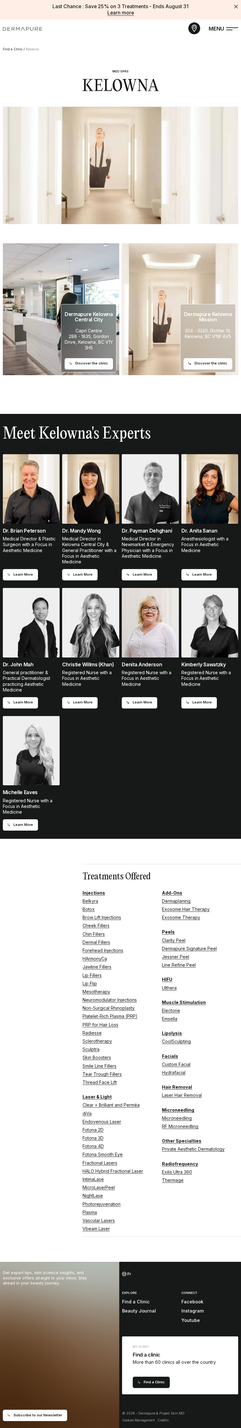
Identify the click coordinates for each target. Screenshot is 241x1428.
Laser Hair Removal (182, 1095)
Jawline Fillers (97, 966)
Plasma (90, 1212)
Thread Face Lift (100, 1082)
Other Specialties (181, 1140)
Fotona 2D (93, 1129)
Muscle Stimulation (184, 1002)
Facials (170, 1056)
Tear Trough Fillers (102, 1074)
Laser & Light (97, 1096)
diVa (87, 1113)
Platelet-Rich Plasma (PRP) (110, 1016)
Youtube (190, 1320)
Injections (94, 892)
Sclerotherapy (97, 1041)
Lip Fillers (92, 975)
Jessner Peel (175, 956)
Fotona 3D (93, 1138)
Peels (168, 931)
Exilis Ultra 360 (177, 1172)
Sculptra (91, 1049)
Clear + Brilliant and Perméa (111, 1105)
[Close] (236, 6)
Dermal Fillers (96, 942)
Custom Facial (176, 1064)
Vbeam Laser (96, 1228)
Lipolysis (172, 1033)
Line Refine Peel (179, 965)
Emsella (169, 1018)
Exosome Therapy (181, 917)
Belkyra (90, 901)
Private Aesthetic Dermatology (193, 1149)
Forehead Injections (103, 950)
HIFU (167, 979)
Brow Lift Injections (102, 917)
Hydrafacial (173, 1072)
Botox (89, 909)
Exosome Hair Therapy (186, 909)
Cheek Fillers (96, 925)
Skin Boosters (97, 1057)
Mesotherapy (96, 991)
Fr (128, 1274)
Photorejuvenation (101, 1204)
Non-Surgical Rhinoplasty (109, 1008)
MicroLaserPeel (99, 1187)
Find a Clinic (13, 49)
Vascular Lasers (99, 1220)
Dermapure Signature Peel (189, 948)
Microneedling (178, 1110)
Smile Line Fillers (99, 1066)
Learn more (120, 13)
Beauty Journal (139, 1310)
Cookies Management (138, 1420)
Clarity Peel (173, 940)
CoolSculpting (176, 1041)
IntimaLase (93, 1179)
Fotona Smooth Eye (103, 1154)
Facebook (192, 1301)
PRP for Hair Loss (100, 1024)
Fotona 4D (93, 1146)
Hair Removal (177, 1087)
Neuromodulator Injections (110, 999)
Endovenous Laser (102, 1121)
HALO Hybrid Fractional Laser (113, 1171)
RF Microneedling (180, 1126)
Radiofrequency (180, 1163)
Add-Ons (172, 892)
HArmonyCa (95, 958)
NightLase (93, 1195)
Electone (171, 1010)
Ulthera (169, 988)
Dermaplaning (176, 901)
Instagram (192, 1310)
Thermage (173, 1180)
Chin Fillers (94, 934)
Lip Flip (90, 983)
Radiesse (92, 1033)
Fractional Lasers (100, 1163)
